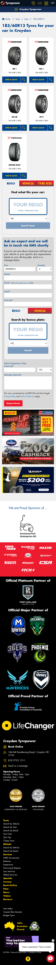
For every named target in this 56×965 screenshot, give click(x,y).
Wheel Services (10, 874)
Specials (7, 878)
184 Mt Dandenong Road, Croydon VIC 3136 (28, 754)
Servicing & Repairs (12, 868)
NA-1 (41, 69)
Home (7, 19)
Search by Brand (10, 830)
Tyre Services (9, 871)
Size (6, 265)
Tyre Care (7, 834)
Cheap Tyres (8, 840)
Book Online (10, 885)
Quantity (41, 265)
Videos (7, 895)
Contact (7, 881)
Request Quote (13, 403)
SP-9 (41, 117)
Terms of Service (27, 396)
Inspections (8, 864)
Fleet (5, 888)
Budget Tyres (8, 915)
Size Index (8, 908)
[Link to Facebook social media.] (28, 959)
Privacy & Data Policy (18, 952)
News (6, 892)
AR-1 (14, 69)
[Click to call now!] (33, 3)
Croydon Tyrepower (30, 9)
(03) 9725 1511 (16, 760)
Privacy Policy (10, 396)
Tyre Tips (7, 837)
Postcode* (8, 300)
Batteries (7, 861)
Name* (7, 274)
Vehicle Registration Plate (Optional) (15, 365)
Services (7, 854)
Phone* (18, 283)
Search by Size (10, 827)
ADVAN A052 (14, 165)
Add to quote (11, 79)
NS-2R (14, 117)
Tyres (6, 820)
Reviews (7, 899)
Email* (7, 291)
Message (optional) (12, 374)
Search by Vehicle (11, 823)
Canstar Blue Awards (12, 912)
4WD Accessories (11, 858)
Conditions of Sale (34, 952)
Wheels (7, 844)
